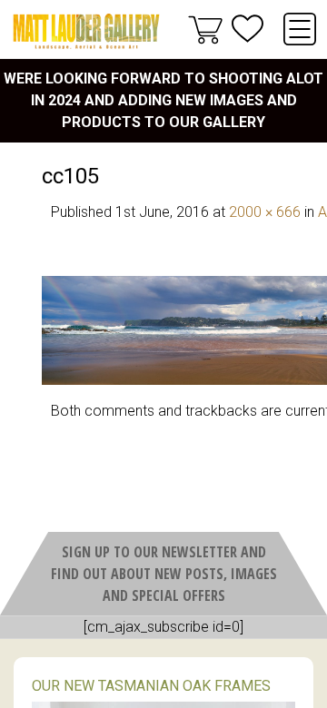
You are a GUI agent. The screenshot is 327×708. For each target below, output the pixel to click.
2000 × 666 (265, 212)
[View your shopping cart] (205, 29)
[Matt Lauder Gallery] (86, 31)
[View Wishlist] (247, 28)
